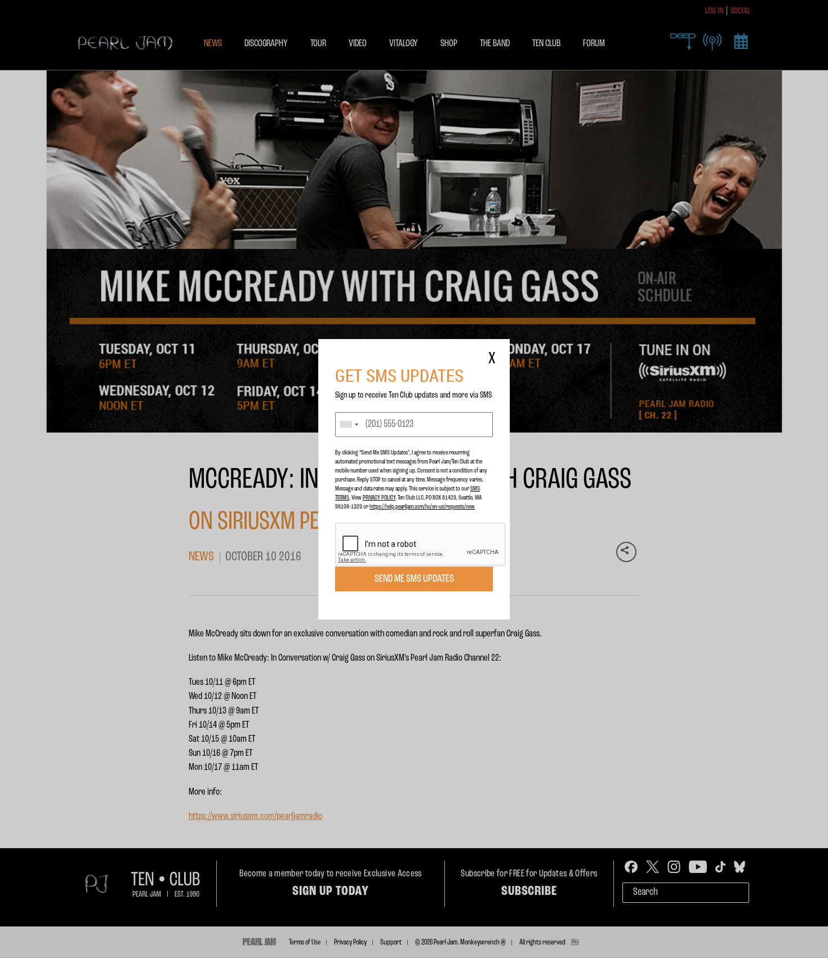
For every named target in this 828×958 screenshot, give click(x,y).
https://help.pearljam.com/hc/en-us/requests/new (422, 506)
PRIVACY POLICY (379, 497)
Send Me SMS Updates (414, 579)
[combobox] (349, 424)
